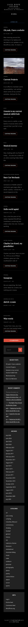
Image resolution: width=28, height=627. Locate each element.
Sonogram (8, 278)
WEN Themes (16, 622)
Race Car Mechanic (12, 177)
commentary (9, 525)
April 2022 (9, 441)
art (7, 513)
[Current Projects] (14, 66)
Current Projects (11, 79)
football (8, 531)
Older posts (14, 340)
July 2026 (8, 435)
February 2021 (10, 447)
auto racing (7, 174)
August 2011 (9, 463)
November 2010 (10, 481)
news (7, 558)
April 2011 (9, 466)
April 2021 (9, 444)
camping (8, 519)
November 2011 (10, 460)
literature (8, 546)
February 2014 (10, 457)
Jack (7, 408)
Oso (11, 33)
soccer (8, 583)
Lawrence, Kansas (11, 543)
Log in (7, 599)
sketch (12, 299)
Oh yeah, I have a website (14, 30)
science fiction (10, 576)
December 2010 (10, 478)
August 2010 (9, 490)
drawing (6, 299)
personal (17, 174)
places (8, 570)
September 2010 (11, 487)
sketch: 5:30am (10, 302)
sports (8, 586)
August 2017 (9, 450)
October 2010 (10, 484)
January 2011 (9, 475)
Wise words (8, 318)
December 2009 (10, 496)
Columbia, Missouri (11, 522)
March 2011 (9, 469)
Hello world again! (11, 209)
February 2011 (10, 472)
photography (10, 567)
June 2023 (9, 438)
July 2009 (8, 499)
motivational (7, 315)
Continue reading (11, 50)
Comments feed (10, 605)
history (12, 174)
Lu (6, 414)
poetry (8, 573)
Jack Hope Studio (14, 5)
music (5, 108)
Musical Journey (10, 145)
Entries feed (9, 602)
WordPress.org (10, 608)
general (6, 27)
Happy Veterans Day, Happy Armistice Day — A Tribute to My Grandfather (13, 397)
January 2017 (9, 453)
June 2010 (9, 493)
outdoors (8, 561)
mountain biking (10, 552)
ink (9, 299)
